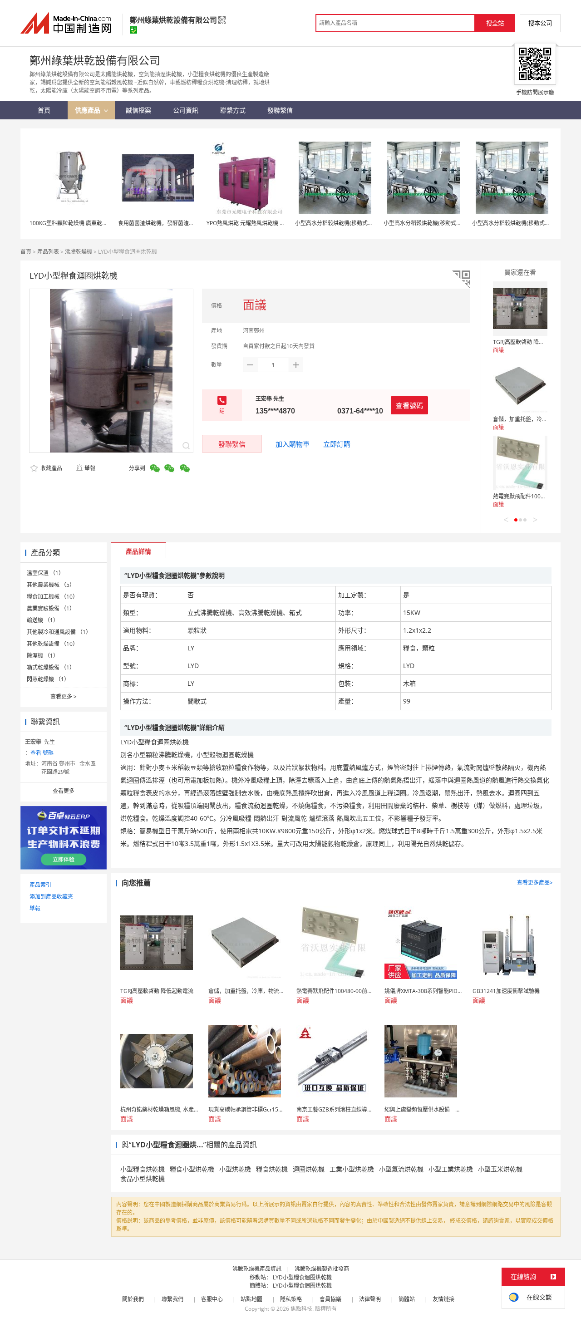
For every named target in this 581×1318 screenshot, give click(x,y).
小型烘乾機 (235, 1169)
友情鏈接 (443, 1299)
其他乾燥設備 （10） (52, 644)
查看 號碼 (42, 753)
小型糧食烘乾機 (142, 1169)
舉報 (89, 468)
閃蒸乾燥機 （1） (48, 679)
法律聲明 (370, 1299)
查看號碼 (409, 405)
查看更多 (63, 696)
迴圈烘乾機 (309, 1169)
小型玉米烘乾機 (500, 1169)
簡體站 (407, 1299)
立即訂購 (336, 443)
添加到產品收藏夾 (51, 896)
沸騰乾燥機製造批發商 (322, 1269)
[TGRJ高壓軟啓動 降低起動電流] (520, 308)
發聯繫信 (232, 443)
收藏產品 (50, 468)
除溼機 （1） (43, 655)
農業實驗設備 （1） (51, 608)
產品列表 (48, 252)
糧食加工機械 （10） (52, 596)
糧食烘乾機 (272, 1169)
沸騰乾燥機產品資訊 (256, 1269)
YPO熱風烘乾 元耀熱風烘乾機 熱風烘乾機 (257, 223)
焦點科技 (301, 1309)
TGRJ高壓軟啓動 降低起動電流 (529, 342)
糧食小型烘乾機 (192, 1169)
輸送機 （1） (43, 620)
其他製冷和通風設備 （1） (59, 632)
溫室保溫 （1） (45, 573)
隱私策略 (291, 1299)
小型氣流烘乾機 (401, 1169)
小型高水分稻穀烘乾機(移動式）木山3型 (344, 223)
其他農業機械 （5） (51, 585)
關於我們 (133, 1299)
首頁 (25, 252)
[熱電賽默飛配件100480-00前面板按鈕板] (520, 463)
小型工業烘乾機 (450, 1169)
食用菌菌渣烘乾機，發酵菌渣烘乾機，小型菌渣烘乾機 (183, 223)
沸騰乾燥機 (78, 252)
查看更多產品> (535, 882)
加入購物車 (293, 443)
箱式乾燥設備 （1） (51, 667)
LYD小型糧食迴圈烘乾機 (302, 1277)
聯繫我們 (172, 1299)
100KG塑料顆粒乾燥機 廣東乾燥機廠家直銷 (82, 223)
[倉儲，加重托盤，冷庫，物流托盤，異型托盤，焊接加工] (520, 386)
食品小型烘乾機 (142, 1178)
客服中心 (212, 1299)
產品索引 (40, 885)
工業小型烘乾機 (352, 1169)
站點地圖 (251, 1299)
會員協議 (330, 1299)
